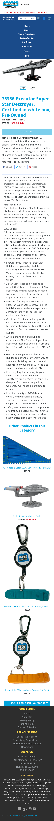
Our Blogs (27, 42)
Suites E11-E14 (27, 763)
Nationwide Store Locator (27, 743)
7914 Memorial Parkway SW (27, 759)
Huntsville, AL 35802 (27, 766)
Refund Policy (27, 723)
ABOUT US (8, 12)
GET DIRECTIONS (9, 20)
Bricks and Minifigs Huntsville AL (23, 815)
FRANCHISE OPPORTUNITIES (36, 12)
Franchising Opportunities (27, 740)
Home (27, 26)
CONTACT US (19, 12)
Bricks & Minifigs (27, 756)
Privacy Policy (27, 720)
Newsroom (27, 746)
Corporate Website (27, 736)
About (27, 30)
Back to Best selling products (29, 703)
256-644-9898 (27, 770)
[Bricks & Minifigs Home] (11, 4)
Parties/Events (27, 38)
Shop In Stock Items (27, 34)
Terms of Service (27, 727)
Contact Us (27, 46)
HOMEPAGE (25, 5)
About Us (27, 716)
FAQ (27, 56)
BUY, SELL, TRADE (27, 18)
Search (27, 51)
